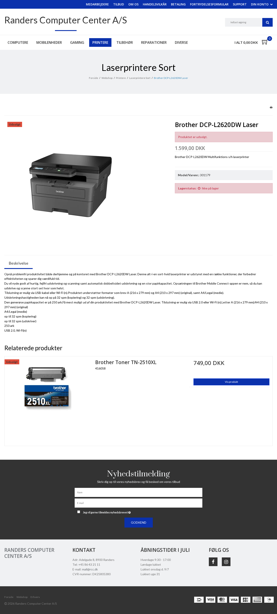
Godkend (138, 522)
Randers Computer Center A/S (65, 20)
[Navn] (138, 492)
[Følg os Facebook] (213, 561)
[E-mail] (138, 503)
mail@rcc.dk (90, 569)
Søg (267, 22)
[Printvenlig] (271, 107)
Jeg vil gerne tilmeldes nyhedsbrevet (123, 511)
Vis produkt (231, 381)
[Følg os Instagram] (226, 561)
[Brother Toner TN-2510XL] (48, 399)
